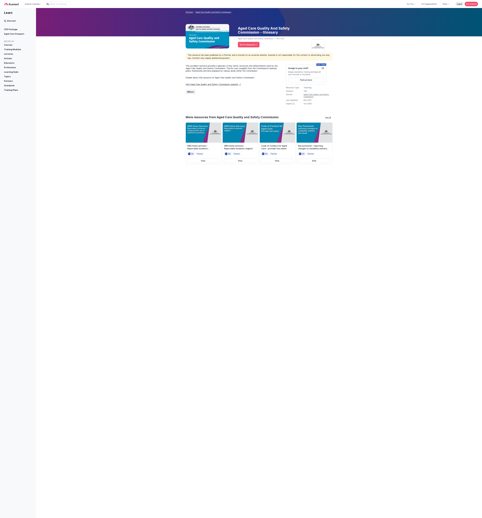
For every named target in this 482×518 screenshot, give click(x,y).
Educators (9, 63)
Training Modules (12, 49)
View (203, 161)
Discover (11, 21)
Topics (7, 76)
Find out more (306, 80)
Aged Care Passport (14, 34)
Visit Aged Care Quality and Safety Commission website (212, 84)
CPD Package (10, 29)
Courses (8, 45)
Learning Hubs (11, 72)
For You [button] (410, 4)
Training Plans (11, 90)
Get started (471, 4)
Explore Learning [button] (32, 4)
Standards (9, 85)
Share (191, 92)
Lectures (8, 54)
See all (328, 117)
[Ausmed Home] (11, 4)
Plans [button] (445, 4)
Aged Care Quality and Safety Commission (213, 12)
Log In (459, 4)
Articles (8, 58)
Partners (8, 81)
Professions (10, 67)
